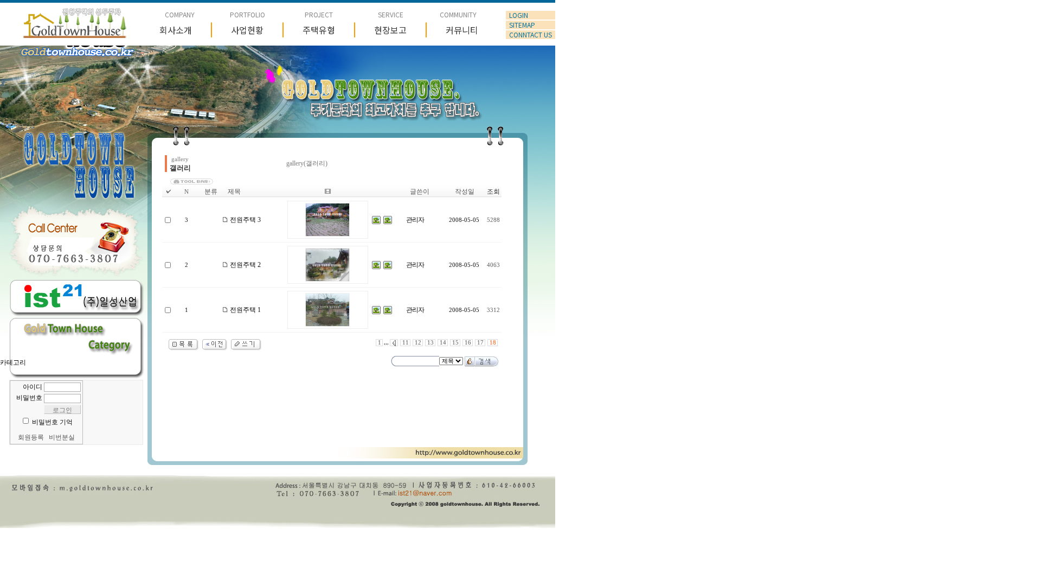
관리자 (415, 220)
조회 (493, 191)
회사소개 (175, 29)
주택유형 (319, 29)
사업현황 (247, 29)
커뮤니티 (462, 29)
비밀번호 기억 (52, 422)
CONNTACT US (530, 34)
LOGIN (518, 15)
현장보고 (390, 29)
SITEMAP (522, 25)
